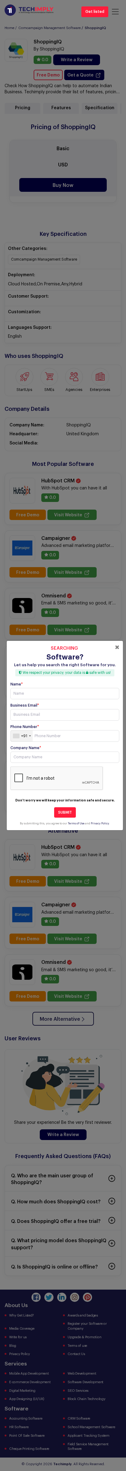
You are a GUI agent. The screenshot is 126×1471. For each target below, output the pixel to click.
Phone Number (24, 727)
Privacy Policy (100, 823)
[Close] (117, 647)
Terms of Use (76, 823)
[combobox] (22, 735)
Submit (65, 812)
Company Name (25, 748)
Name (16, 684)
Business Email (24, 705)
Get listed (94, 11)
